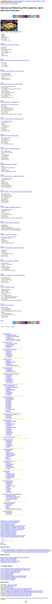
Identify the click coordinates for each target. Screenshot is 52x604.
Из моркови (8, 404)
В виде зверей (9, 504)
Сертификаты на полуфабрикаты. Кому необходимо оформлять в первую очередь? (24, 590)
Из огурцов (8, 405)
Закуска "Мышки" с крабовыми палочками (11, 207)
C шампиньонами (10, 338)
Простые (10, 461)
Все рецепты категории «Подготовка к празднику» (18, 438)
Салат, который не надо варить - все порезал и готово (19, 588)
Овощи (9, 420)
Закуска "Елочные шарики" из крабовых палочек (12, 118)
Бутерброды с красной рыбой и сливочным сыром (12, 71)
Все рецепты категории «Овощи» (14, 435)
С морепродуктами (10, 467)
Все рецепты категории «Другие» (14, 366)
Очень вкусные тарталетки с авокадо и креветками (12, 247)
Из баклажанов (9, 399)
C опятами (8, 337)
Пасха (7, 457)
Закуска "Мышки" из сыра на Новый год (10, 222)
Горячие (8, 472)
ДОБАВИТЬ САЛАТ (23, 1)
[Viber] (29, 16)
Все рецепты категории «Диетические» (15, 358)
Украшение (12, 502)
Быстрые (8, 462)
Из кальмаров (9, 375)
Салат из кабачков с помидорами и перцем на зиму (12, 527)
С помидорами (9, 432)
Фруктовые (8, 347)
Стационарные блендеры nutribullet (9, 562)
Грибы (9, 333)
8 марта (7, 451)
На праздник (9, 442)
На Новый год (9, 345)
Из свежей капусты (10, 423)
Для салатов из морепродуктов (13, 496)
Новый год (8, 390)
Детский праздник (10, 455)
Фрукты (10, 511)
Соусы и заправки (17, 494)
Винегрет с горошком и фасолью (8, 534)
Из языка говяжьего (10, 389)
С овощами (8, 488)
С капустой (8, 428)
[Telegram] (35, 16)
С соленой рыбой (10, 477)
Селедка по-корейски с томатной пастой (10, 102)
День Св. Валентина (10, 454)
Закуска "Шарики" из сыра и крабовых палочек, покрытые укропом (16, 191)
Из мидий (8, 377)
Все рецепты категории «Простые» (14, 470)
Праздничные (9, 354)
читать (2, 43)
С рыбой (8, 446)
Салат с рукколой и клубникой (8, 579)
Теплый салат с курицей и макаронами (10, 522)
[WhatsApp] (32, 16)
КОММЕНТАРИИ (5, 2)
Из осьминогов (9, 378)
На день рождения (10, 344)
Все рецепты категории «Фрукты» (14, 515)
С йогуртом (8, 513)
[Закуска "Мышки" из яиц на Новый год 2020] (9, 30)
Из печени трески (10, 473)
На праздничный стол (11, 371)
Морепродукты (15, 373)
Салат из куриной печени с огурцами (39, 552)
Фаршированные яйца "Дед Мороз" (9, 164)
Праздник (11, 449)
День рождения (9, 452)
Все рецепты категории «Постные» (14, 448)
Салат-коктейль (9, 382)
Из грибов (8, 400)
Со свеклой (8, 434)
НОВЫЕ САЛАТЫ (40, 1)
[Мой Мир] (20, 16)
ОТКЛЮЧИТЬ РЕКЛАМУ (7, 1)
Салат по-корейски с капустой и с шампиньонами (12, 529)
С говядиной (9, 393)
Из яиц (7, 506)
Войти (2, 543)
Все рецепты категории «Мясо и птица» (15, 395)
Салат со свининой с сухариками (8, 531)
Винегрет (8, 360)
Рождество (8, 459)
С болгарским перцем (11, 427)
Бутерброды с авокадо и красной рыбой (10, 44)
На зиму (10, 397)
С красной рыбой (10, 476)
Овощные (8, 353)
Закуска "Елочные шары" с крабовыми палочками (12, 176)
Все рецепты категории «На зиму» (14, 412)
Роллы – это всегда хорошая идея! (8, 559)
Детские (10, 342)
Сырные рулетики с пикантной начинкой (10, 148)
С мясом (8, 468)
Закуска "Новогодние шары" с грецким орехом (11, 84)
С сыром (8, 490)
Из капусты (8, 350)
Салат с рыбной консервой (7, 574)
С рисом (8, 410)
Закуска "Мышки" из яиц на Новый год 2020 (11, 31)
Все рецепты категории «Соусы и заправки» (16, 501)
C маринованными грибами (12, 336)
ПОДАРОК (18, 2)
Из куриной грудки (10, 386)
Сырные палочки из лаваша (7, 305)
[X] (26, 16)
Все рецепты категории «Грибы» (13, 341)
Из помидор (9, 406)
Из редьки (8, 422)
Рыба (8, 471)
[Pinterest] (23, 16)
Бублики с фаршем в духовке (7, 287)
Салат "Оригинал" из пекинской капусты (10, 572)
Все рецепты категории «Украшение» (14, 510)
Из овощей (8, 505)
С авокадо (8, 426)
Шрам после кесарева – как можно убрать (10, 561)
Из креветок (9, 376)
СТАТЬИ (34, 1)
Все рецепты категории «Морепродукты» (15, 383)
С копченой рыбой (10, 474)
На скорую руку (15, 414)
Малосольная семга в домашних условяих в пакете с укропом (15, 60)
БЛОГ (30, 1)
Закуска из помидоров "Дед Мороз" (9, 234)
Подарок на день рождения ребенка (9, 558)
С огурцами (8, 431)
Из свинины (9, 388)
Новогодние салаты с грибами (13, 339)
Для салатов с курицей (11, 499)
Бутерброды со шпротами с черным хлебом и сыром (13, 275)
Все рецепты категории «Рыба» (13, 479)
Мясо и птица (14, 384)
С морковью (9, 429)
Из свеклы (8, 407)
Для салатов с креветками (12, 497)
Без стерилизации (10, 398)
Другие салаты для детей (11, 343)
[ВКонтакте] (14, 16)
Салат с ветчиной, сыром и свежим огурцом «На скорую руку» (15, 569)
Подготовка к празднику (9, 437)
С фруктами (9, 491)
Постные (10, 439)
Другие (9, 359)
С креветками (9, 355)
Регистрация (3, 544)
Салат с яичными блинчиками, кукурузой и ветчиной (13, 577)
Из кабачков (9, 401)
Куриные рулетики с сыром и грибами (9, 135)
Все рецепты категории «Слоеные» (14, 493)
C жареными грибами (11, 335)
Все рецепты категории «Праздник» (14, 460)
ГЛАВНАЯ (15, 1)
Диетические (13, 349)
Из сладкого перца (10, 409)
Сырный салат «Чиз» (12, 584)
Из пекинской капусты (11, 421)
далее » (13, 326)
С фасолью (8, 411)
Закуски (10, 367)
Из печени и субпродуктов (12, 387)
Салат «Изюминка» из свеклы (7, 524)
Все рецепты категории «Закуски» (14, 372)
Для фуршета (9, 369)
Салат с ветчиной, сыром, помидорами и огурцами (12, 536)
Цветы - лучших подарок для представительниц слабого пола (15, 557)
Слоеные (10, 480)
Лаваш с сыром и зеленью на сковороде (10, 260)
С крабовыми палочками (11, 365)
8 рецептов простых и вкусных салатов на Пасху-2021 (19, 593)
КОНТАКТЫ (12, 2)
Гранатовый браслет (10, 361)
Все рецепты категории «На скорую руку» (16, 418)
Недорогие (8, 416)
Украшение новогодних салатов (13, 508)
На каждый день (10, 463)
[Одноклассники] (17, 16)
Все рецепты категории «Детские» (14, 348)
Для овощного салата (11, 495)
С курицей (8, 356)
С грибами (8, 443)
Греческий (8, 363)
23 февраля (8, 450)
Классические (9, 364)
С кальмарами (9, 444)
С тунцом (8, 478)
